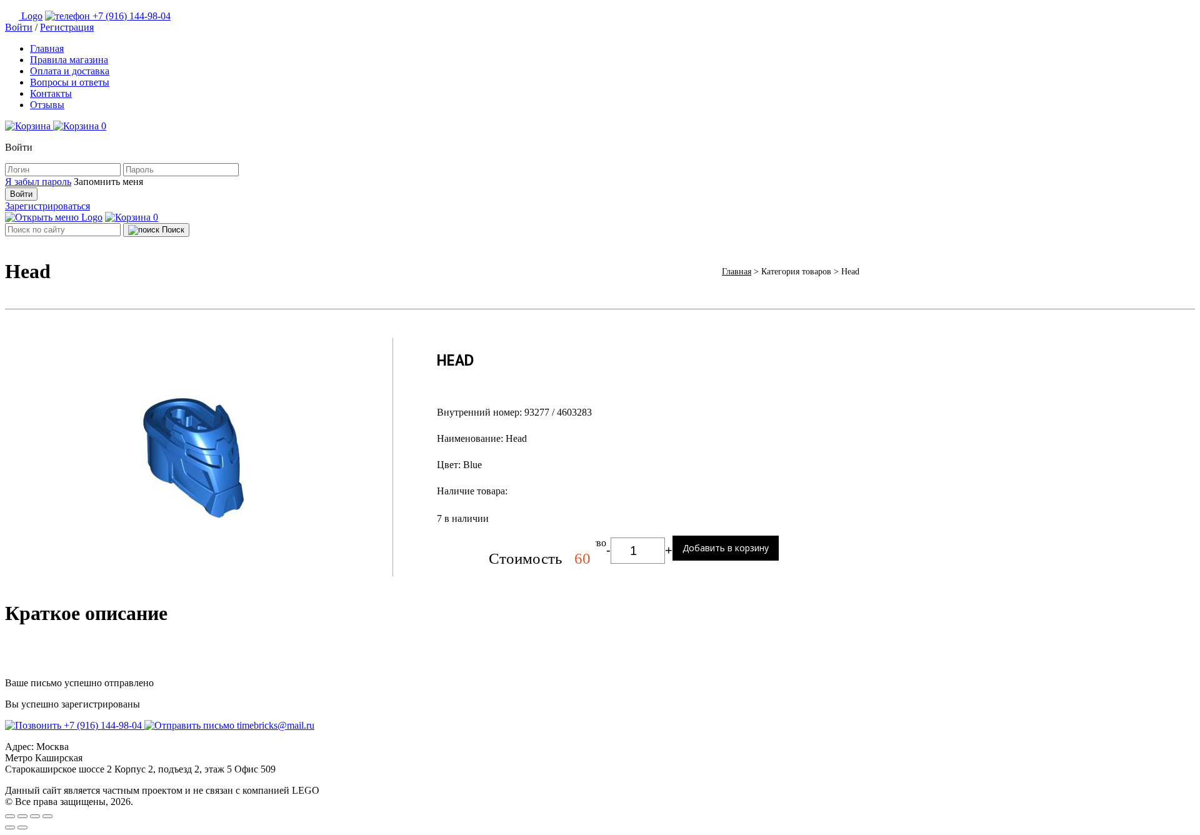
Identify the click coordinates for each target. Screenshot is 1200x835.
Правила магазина (69, 59)
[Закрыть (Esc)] (10, 816)
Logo (31, 16)
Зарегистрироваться (47, 206)
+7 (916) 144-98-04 (130, 16)
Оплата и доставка (69, 71)
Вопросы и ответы (69, 82)
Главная (47, 48)
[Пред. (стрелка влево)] (10, 827)
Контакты (51, 93)
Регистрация (67, 27)
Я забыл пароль (38, 181)
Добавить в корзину (725, 548)
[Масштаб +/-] (47, 816)
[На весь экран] (35, 816)
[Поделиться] (23, 816)
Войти (18, 27)
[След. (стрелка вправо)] (23, 827)
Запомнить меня (108, 181)
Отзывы (47, 104)
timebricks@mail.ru (274, 725)
